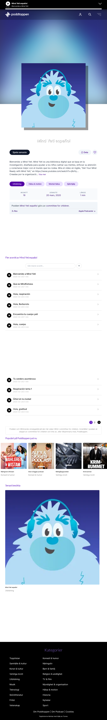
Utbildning (17, 184)
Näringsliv (47, 663)
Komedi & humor (51, 658)
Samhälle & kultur (18, 663)
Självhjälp (71, 184)
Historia (46, 695)
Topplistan (15, 658)
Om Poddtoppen (41, 711)
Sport (45, 705)
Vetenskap (15, 705)
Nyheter (46, 700)
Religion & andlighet (52, 674)
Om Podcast (58, 711)
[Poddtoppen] (17, 14)
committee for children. (57, 205)
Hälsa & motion (35, 184)
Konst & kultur (16, 668)
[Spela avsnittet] (9, 275)
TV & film (47, 679)
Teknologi (14, 689)
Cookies (70, 711)
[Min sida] (80, 14)
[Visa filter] (79, 265)
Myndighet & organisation (55, 684)
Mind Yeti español (28, 205)
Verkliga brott (16, 674)
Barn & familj (49, 668)
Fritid (12, 700)
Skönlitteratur (16, 695)
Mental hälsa (54, 184)
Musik (12, 684)
